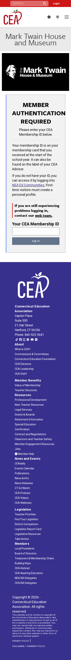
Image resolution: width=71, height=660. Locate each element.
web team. (43, 215)
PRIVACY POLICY (20, 641)
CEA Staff (21, 373)
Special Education (25, 424)
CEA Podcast (22, 492)
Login (56, 3)
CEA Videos (22, 497)
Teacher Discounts (26, 390)
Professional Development (31, 399)
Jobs (18, 448)
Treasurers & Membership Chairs (34, 558)
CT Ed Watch (22, 488)
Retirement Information (29, 419)
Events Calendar (24, 468)
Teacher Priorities (25, 514)
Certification (22, 429)
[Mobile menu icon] (66, 17)
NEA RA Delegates (26, 578)
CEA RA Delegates (26, 582)
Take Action (22, 538)
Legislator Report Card (28, 529)
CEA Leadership (24, 368)
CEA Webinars (23, 502)
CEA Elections (23, 363)
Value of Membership (28, 385)
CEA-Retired (22, 568)
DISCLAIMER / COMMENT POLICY (28, 646)
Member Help (25, 453)
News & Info (22, 478)
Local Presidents (24, 548)
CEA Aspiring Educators (29, 573)
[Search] (44, 3)
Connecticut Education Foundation (35, 359)
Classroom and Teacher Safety (33, 439)
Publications (22, 473)
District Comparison (26, 524)
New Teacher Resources (29, 404)
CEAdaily (20, 463)
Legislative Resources (28, 533)
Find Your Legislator (26, 519)
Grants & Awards (25, 414)
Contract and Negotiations (30, 434)
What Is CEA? (22, 349)
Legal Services (23, 409)
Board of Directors (26, 553)
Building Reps (23, 563)
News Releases (24, 483)
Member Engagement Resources (34, 444)
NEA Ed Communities (28, 185)
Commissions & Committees (32, 354)
